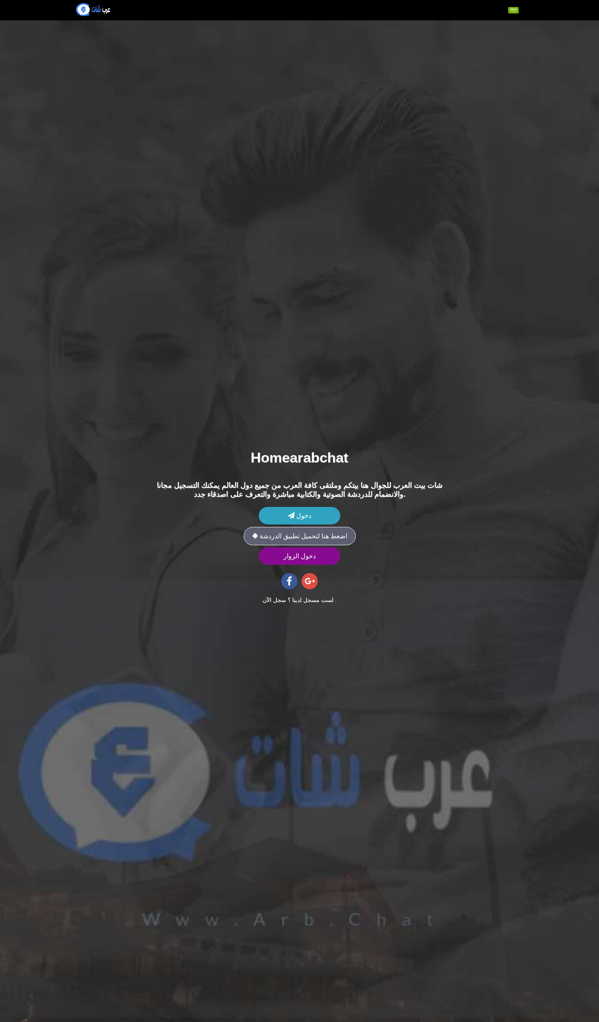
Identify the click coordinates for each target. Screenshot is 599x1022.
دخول (303, 515)
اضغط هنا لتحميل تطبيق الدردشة (302, 536)
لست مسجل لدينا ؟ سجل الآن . (299, 600)
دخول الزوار (300, 556)
